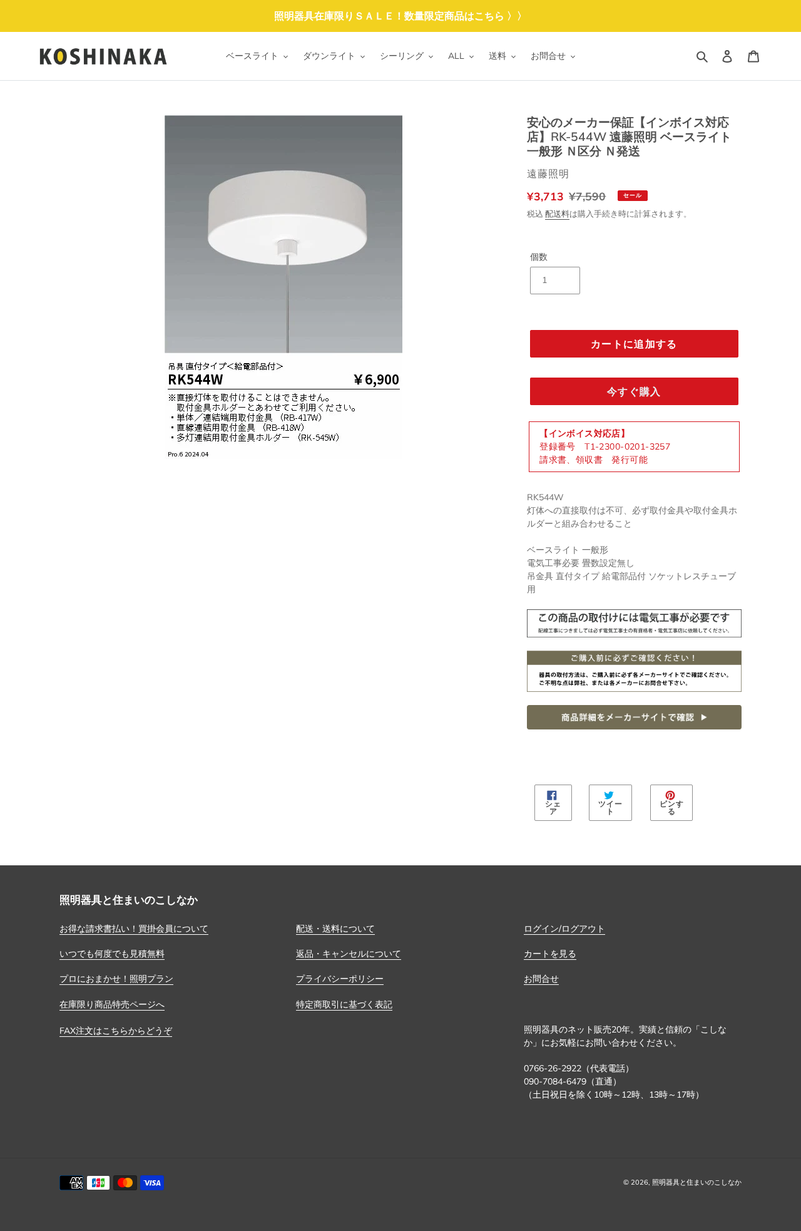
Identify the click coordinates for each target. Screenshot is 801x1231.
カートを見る (550, 953)
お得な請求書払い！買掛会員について (133, 928)
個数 (539, 256)
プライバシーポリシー (340, 978)
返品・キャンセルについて (348, 953)
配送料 (557, 214)
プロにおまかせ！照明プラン (116, 978)
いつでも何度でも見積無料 (112, 953)
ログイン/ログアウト (564, 928)
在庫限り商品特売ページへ (112, 1004)
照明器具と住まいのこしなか (697, 1182)
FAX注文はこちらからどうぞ (115, 1030)
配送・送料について (335, 928)
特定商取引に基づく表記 (344, 1004)
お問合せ (541, 978)
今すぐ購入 (634, 391)
